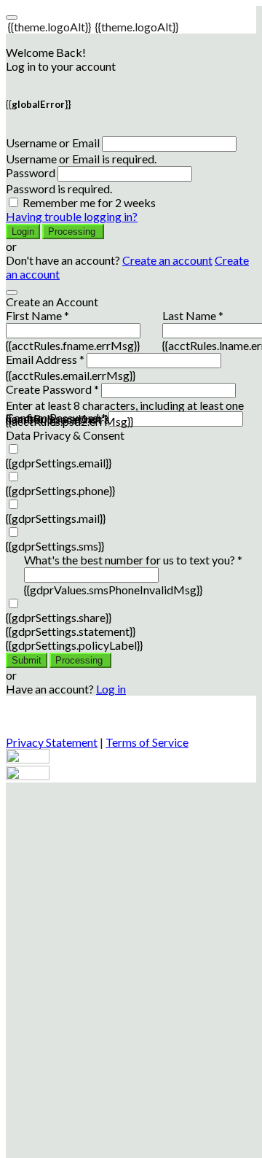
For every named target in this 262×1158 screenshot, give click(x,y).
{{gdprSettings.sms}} (55, 546)
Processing (73, 231)
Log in (111, 689)
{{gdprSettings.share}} (58, 617)
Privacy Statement (52, 742)
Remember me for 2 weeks (89, 202)
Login (23, 231)
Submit (26, 660)
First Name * (37, 315)
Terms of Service (147, 742)
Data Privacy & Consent (65, 435)
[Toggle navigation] (11, 17)
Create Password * (52, 389)
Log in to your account (61, 66)
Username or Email (53, 142)
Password (30, 172)
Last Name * (192, 315)
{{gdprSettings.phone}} (60, 490)
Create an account (167, 260)
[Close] (11, 292)
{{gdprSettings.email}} (58, 463)
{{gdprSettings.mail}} (56, 518)
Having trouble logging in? (72, 216)
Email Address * (45, 359)
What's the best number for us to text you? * (133, 560)
